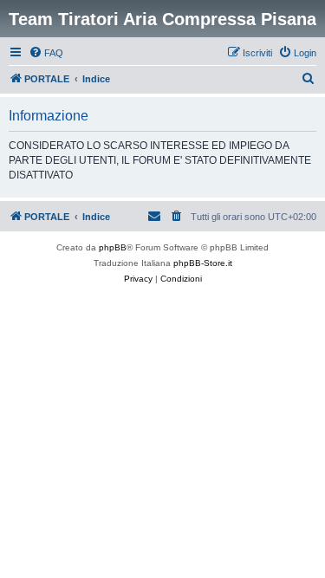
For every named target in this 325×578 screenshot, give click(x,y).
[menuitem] (46, 52)
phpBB (113, 247)
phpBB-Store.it (202, 263)
